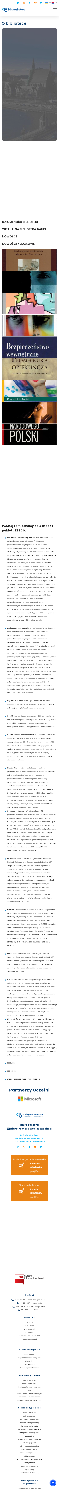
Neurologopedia (29, 1443)
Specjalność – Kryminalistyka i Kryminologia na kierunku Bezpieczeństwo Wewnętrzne (29, 1397)
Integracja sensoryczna (29, 1433)
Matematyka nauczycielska (29, 1439)
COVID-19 (29, 1332)
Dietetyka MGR (29, 1380)
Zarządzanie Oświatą (29, 1473)
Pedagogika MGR (29, 1383)
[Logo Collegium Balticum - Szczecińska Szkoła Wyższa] (13, 10)
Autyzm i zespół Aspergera (29, 1429)
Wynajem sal (29, 1329)
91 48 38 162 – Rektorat (31, 1310)
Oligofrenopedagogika (29, 1446)
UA (50, 2)
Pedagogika (29, 1354)
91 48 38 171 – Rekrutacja (31, 1303)
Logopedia (29, 1436)
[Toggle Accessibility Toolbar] (53, 1483)
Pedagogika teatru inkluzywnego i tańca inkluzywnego (29, 1453)
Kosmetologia (29, 1364)
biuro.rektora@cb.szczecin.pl (31, 1128)
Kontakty (29, 1322)
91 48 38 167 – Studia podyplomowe (31, 1307)
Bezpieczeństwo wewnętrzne (30, 1358)
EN (56, 2)
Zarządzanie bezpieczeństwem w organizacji (29, 1466)
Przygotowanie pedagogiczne (29, 1459)
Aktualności (29, 1326)
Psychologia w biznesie (29, 1368)
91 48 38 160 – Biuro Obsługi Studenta (31, 1300)
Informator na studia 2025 (29, 1336)
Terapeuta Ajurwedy (29, 1426)
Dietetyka (29, 1361)
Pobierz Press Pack (29, 1339)
